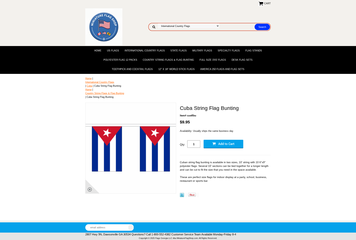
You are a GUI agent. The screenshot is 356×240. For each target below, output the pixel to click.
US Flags (113, 50)
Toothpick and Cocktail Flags (132, 69)
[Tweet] (182, 196)
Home (97, 50)
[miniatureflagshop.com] (103, 26)
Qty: (182, 144)
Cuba (89, 85)
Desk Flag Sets (242, 59)
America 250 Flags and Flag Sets (222, 69)
